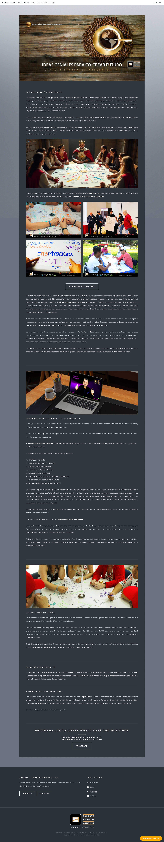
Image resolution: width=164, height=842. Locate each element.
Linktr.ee (93, 796)
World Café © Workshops (29, 3)
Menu (159, 3)
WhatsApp (82, 746)
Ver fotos (44, 793)
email (92, 787)
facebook (93, 791)
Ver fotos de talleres (82, 286)
